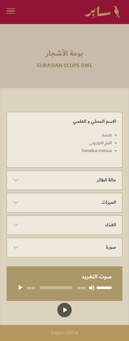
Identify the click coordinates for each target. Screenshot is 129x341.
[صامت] (92, 288)
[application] (64, 288)
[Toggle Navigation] (11, 12)
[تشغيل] (20, 288)
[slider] (105, 287)
